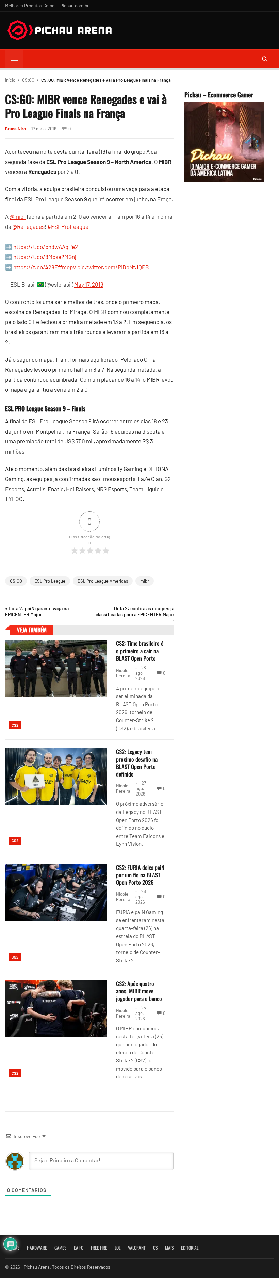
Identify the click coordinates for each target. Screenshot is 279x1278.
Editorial (189, 1247)
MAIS (169, 1247)
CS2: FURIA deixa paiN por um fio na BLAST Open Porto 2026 (140, 875)
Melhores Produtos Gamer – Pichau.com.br (47, 5)
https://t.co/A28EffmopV (44, 266)
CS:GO (28, 80)
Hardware (37, 1247)
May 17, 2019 (88, 284)
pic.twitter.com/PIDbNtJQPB (113, 266)
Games (60, 1247)
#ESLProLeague (67, 226)
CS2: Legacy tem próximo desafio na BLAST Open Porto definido (137, 762)
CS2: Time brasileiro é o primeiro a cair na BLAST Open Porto (139, 650)
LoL (117, 1247)
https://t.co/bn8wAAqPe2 (45, 246)
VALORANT (137, 1247)
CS (155, 1247)
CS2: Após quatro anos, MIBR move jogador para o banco (139, 991)
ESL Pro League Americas (103, 581)
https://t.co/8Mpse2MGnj (44, 256)
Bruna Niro (15, 128)
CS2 (15, 725)
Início (10, 80)
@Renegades (28, 226)
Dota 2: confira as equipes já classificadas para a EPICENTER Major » (135, 614)
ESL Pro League (49, 581)
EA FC (78, 1247)
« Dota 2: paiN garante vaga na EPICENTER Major (37, 611)
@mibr (18, 216)
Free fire (99, 1247)
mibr (144, 581)
